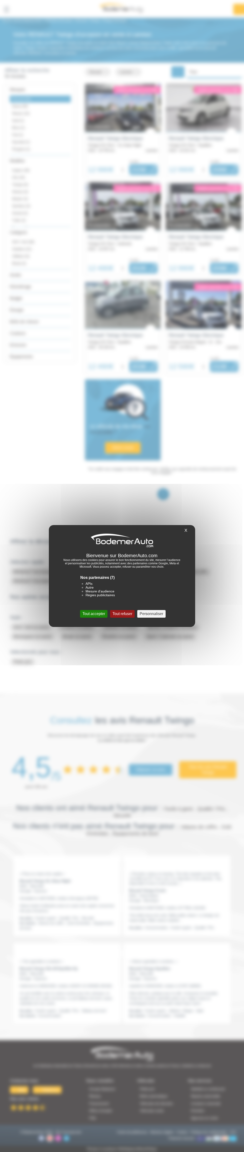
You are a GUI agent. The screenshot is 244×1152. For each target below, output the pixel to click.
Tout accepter (93, 614)
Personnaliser (151, 614)
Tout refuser (122, 614)
